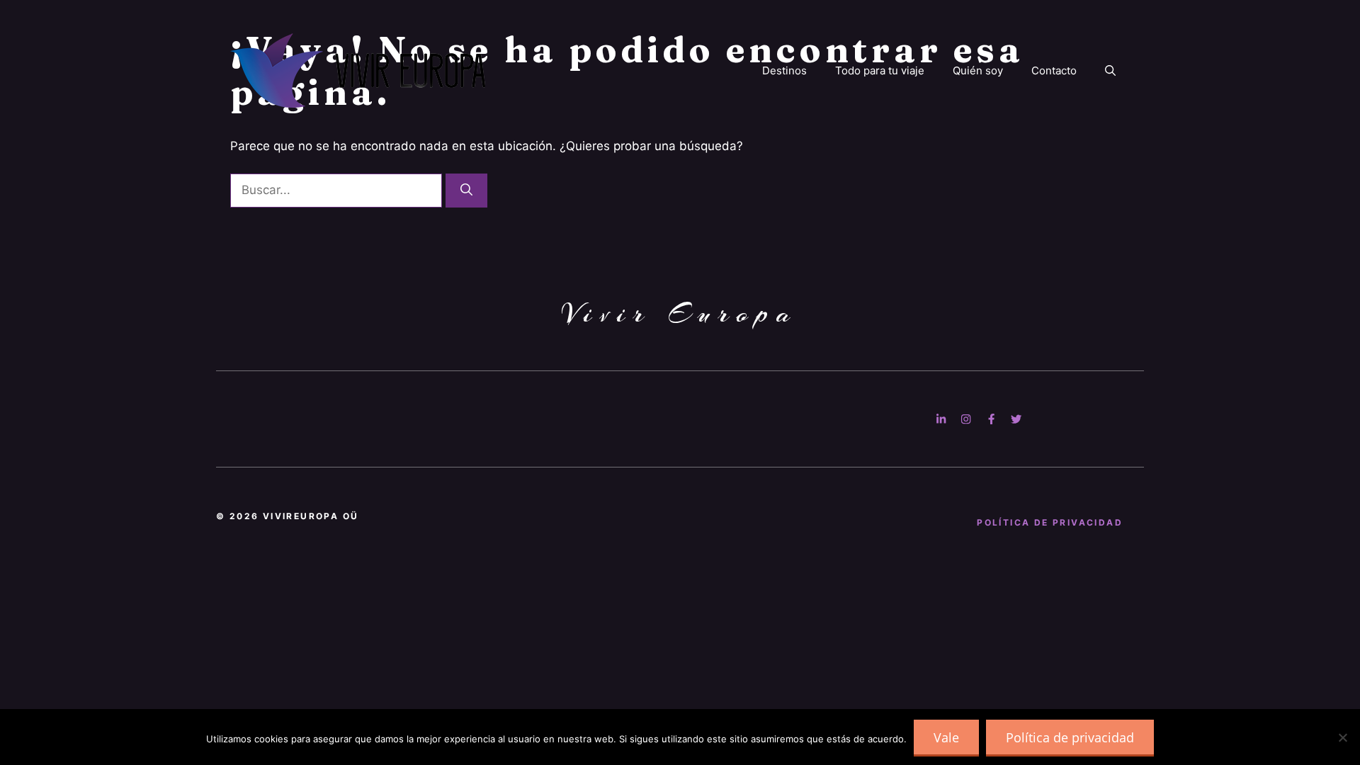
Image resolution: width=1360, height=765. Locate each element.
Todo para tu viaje (879, 70)
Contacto (1054, 70)
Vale (946, 737)
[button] (1110, 71)
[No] (1342, 737)
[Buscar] (466, 191)
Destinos (784, 70)
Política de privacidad (1070, 737)
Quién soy (978, 70)
